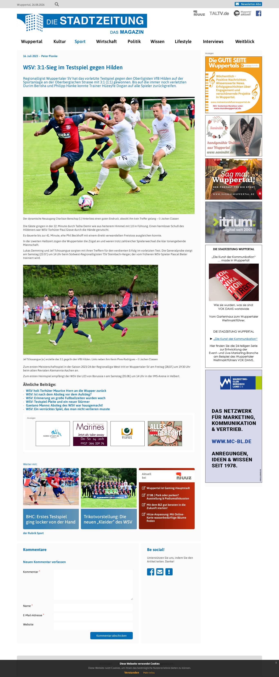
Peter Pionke (49, 56)
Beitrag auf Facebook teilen (150, 571)
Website (28, 624)
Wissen (157, 41)
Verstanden (131, 672)
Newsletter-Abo (251, 4)
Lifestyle (183, 41)
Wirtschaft (106, 41)
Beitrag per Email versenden (159, 571)
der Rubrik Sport (33, 533)
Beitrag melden (169, 571)
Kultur (60, 41)
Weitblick (244, 41)
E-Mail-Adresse (33, 615)
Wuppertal (31, 41)
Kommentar (31, 572)
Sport (80, 41)
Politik (134, 41)
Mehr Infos (149, 672)
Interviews (213, 41)
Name (28, 606)
